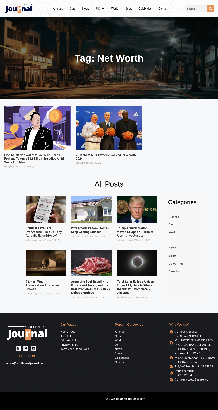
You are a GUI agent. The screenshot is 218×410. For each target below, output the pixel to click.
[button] (18, 348)
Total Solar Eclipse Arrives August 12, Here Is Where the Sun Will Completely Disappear (135, 287)
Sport (128, 8)
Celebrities (145, 8)
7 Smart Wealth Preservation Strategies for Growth (45, 285)
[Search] (210, 8)
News (85, 8)
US (98, 8)
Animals (58, 8)
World (114, 8)
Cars (72, 8)
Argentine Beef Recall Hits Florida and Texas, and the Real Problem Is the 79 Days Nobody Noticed (90, 287)
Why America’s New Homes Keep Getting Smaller (90, 230)
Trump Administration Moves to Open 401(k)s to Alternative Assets (135, 231)
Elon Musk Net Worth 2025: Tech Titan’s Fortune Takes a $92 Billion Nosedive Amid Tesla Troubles (34, 158)
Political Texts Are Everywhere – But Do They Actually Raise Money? (44, 231)
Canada (163, 8)
